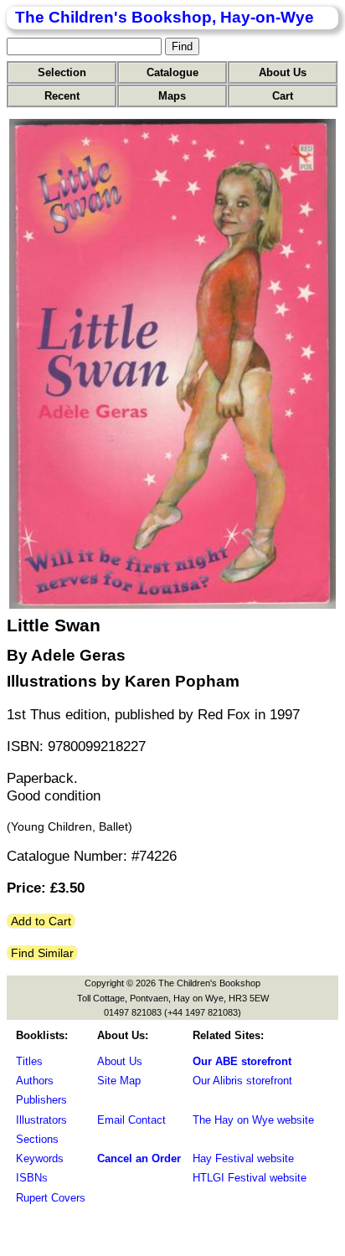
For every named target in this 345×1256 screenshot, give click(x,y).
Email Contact (131, 1120)
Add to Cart (41, 921)
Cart (282, 96)
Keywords (40, 1158)
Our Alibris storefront (242, 1080)
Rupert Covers (50, 1198)
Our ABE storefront (242, 1061)
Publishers (41, 1100)
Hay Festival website (243, 1158)
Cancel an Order (139, 1158)
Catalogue (172, 72)
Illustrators (41, 1120)
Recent (62, 96)
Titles (29, 1061)
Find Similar (42, 953)
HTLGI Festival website (249, 1177)
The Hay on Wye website (253, 1120)
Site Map (119, 1080)
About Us (282, 72)
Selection (62, 72)
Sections (37, 1139)
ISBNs (32, 1177)
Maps (172, 96)
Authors (35, 1080)
